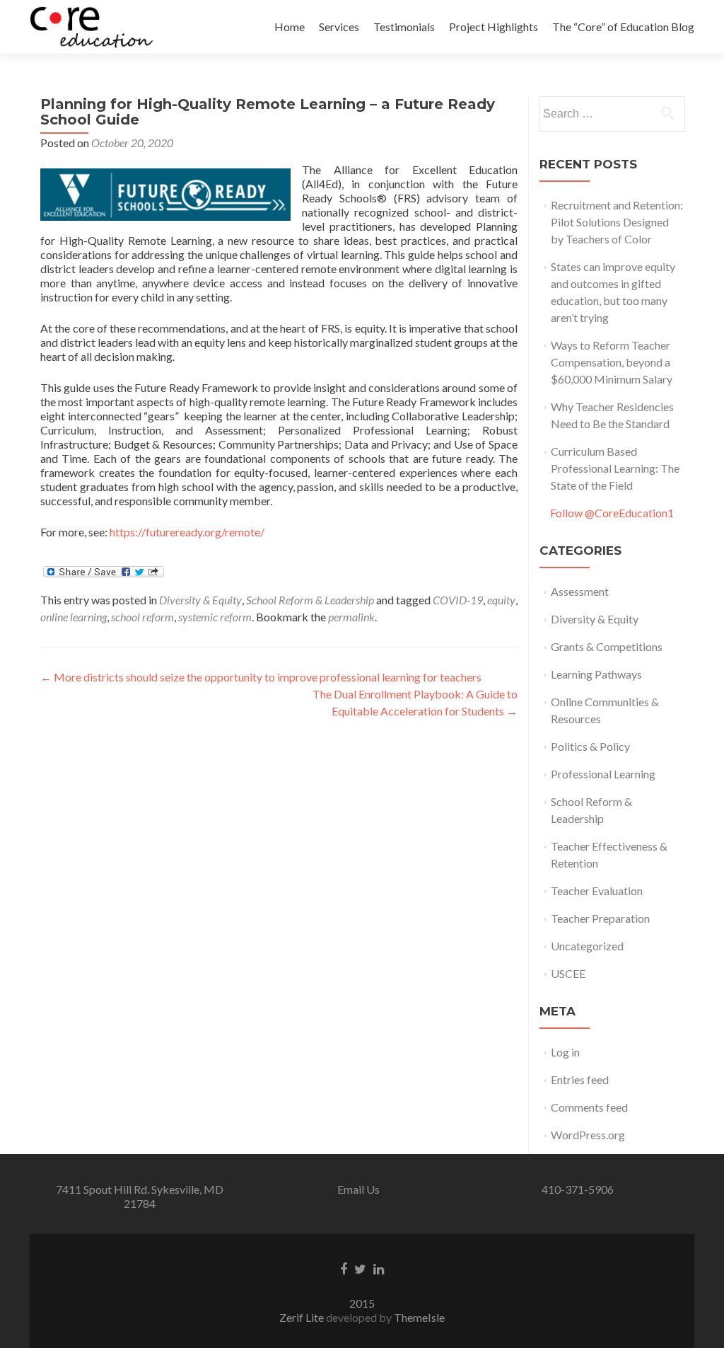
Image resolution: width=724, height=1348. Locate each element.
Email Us (358, 1189)
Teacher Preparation (600, 918)
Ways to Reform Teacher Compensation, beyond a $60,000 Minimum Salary (611, 362)
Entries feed (580, 1079)
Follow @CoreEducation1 (612, 512)
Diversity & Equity (200, 599)
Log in (565, 1052)
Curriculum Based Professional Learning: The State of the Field (615, 468)
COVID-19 (458, 599)
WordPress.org (588, 1134)
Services (339, 26)
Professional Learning (603, 773)
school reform (142, 616)
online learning (73, 616)
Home (289, 26)
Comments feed (589, 1107)
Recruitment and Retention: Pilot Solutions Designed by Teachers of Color (617, 222)
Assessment (580, 591)
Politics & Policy (590, 746)
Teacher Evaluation (597, 890)
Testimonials (404, 26)
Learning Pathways (596, 674)
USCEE (568, 973)
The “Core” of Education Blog (623, 26)
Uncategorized (587, 945)
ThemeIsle (419, 1317)
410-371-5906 (578, 1189)
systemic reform (215, 616)
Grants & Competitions (606, 646)
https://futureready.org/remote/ (187, 531)
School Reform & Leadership (310, 599)
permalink (351, 616)
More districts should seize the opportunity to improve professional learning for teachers (260, 677)
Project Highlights (493, 26)
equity (501, 599)
